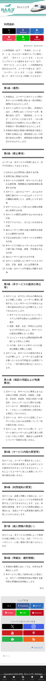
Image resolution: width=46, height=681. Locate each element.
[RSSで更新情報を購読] (33, 639)
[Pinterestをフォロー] (33, 632)
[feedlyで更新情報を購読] (12, 639)
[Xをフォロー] (12, 626)
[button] (41, 448)
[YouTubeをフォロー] (12, 632)
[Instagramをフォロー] (33, 626)
